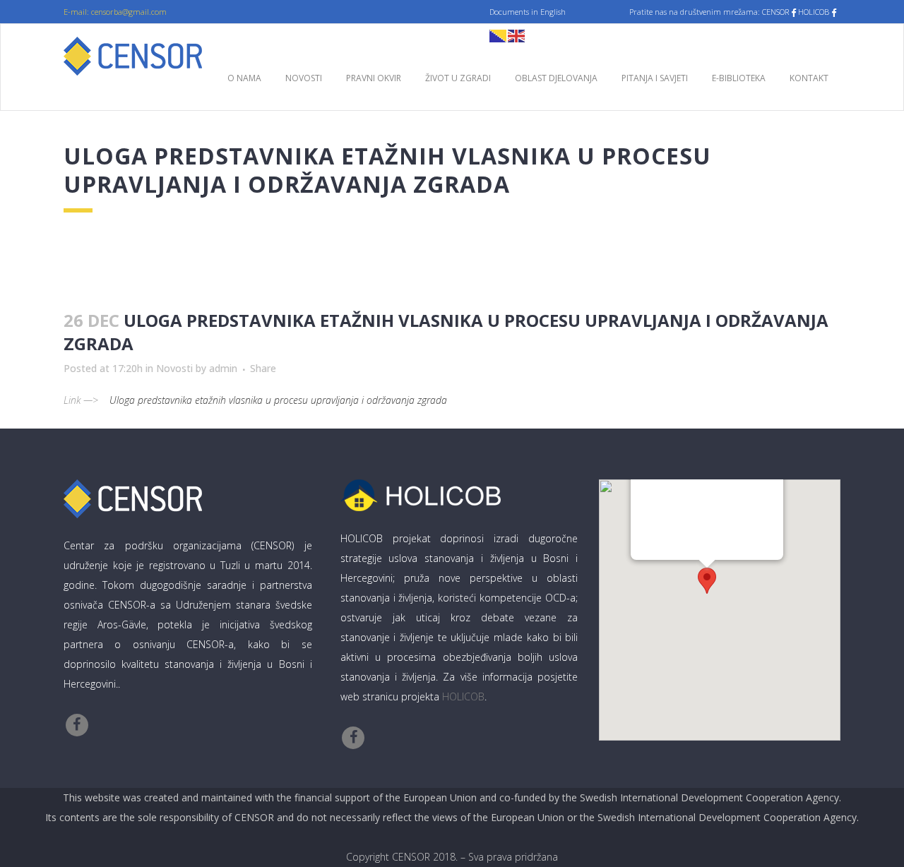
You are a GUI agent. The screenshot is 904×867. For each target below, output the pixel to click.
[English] (517, 35)
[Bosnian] (498, 35)
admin (223, 368)
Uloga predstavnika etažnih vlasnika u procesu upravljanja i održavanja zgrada (278, 400)
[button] (707, 581)
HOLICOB (463, 696)
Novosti (174, 368)
